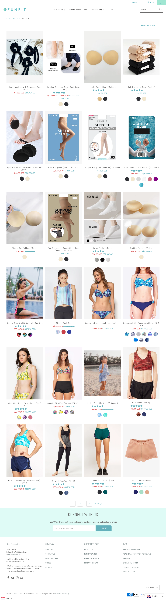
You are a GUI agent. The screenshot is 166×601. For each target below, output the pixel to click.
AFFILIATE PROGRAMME (131, 550)
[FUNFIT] (15, 10)
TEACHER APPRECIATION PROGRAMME (137, 554)
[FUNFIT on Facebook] (8, 578)
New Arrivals (59, 9)
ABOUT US (49, 550)
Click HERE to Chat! (15, 555)
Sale (109, 9)
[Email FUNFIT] (22, 578)
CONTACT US (50, 554)
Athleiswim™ (75, 9)
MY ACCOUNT (89, 550)
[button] (59, 93)
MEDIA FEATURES (51, 558)
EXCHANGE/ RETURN (130, 563)
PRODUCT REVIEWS (91, 563)
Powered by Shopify (62, 594)
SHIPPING (126, 558)
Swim (85, 9)
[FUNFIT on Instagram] (17, 578)
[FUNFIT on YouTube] (13, 578)
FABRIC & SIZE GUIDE (91, 558)
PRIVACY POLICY (129, 572)
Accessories (97, 9)
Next (97, 504)
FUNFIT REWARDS (90, 554)
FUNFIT (14, 594)
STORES (48, 563)
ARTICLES (48, 567)
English (135, 3)
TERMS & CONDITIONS (131, 567)
